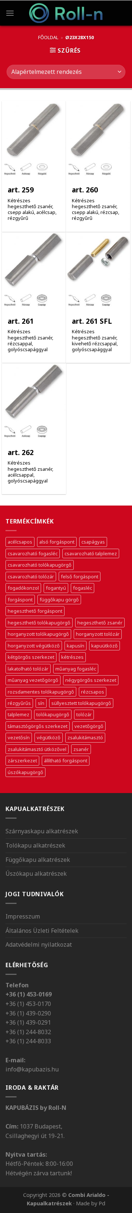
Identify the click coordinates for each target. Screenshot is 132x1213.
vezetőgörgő (88, 726)
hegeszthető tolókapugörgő (39, 622)
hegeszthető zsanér (99, 622)
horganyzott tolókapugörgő (38, 634)
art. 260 (85, 190)
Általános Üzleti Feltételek (42, 931)
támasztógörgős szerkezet (37, 726)
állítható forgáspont (65, 760)
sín (41, 703)
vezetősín (19, 737)
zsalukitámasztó (85, 737)
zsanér (81, 749)
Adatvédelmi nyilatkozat (39, 944)
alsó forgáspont (56, 541)
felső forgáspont (79, 576)
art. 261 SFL (92, 321)
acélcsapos (20, 541)
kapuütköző (104, 645)
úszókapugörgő (25, 772)
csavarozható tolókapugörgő (40, 565)
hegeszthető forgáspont (35, 611)
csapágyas (93, 541)
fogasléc (82, 588)
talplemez (18, 714)
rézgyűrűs (19, 703)
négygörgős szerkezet (90, 680)
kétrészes (72, 657)
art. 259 (21, 190)
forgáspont (20, 599)
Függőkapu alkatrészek (38, 860)
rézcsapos (92, 691)
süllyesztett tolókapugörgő (81, 703)
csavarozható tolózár (31, 576)
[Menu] (10, 13)
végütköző (48, 737)
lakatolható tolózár (28, 668)
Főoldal (48, 37)
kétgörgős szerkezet (31, 657)
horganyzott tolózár (98, 634)
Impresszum (23, 916)
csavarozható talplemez (91, 553)
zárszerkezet (22, 760)
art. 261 (21, 321)
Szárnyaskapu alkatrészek (42, 831)
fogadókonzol (23, 588)
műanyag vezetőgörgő (33, 680)
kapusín (75, 645)
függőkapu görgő (59, 599)
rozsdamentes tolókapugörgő (41, 691)
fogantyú (56, 588)
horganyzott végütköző (34, 645)
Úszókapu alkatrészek (36, 874)
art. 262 (21, 452)
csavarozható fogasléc (33, 553)
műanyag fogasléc (75, 668)
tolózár (84, 714)
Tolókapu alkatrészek (35, 845)
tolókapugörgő (52, 714)
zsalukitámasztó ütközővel (37, 749)
